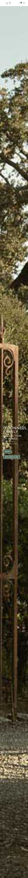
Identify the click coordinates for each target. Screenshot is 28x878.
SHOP (7, 451)
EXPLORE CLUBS (11, 457)
